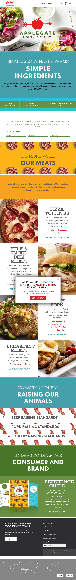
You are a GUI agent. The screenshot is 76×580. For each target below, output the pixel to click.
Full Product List (48, 527)
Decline (69, 575)
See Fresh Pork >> (57, 334)
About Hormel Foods (49, 534)
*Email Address (54, 135)
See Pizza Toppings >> (57, 237)
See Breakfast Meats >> (19, 370)
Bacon (28, 364)
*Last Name (31, 135)
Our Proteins (9, 105)
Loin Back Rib (58, 329)
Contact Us (46, 531)
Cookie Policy (25, 569)
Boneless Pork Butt (58, 327)
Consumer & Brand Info (60, 105)
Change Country (48, 542)
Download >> (57, 511)
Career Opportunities (49, 538)
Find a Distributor (48, 523)
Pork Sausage (16, 364)
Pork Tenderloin (58, 321)
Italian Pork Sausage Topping (58, 231)
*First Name (8, 135)
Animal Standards (32, 105)
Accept (60, 575)
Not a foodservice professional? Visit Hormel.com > (58, 552)
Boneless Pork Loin (58, 324)
